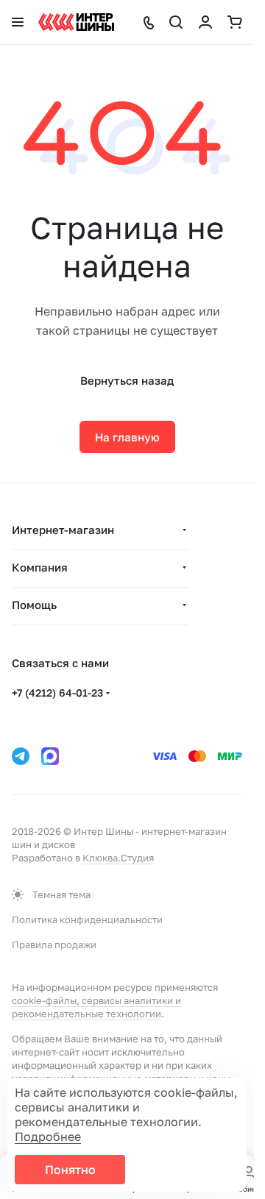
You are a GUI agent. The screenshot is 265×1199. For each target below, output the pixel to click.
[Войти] (205, 22)
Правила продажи (54, 944)
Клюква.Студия (118, 858)
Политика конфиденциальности (87, 919)
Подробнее (48, 1136)
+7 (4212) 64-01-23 (57, 692)
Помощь (34, 604)
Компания (40, 567)
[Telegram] (20, 756)
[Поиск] (176, 22)
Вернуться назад (127, 380)
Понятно (70, 1169)
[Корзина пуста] (234, 22)
